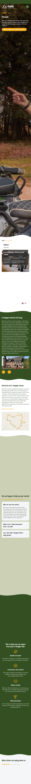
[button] (3, 372)
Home (3, 240)
